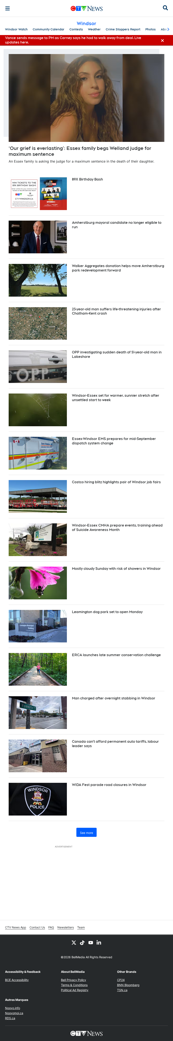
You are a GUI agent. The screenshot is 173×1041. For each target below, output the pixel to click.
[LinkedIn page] (99, 942)
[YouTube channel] (90, 942)
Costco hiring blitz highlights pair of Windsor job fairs (116, 482)
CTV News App (15, 927)
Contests (76, 29)
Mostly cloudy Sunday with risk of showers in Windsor (116, 569)
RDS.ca (10, 1018)
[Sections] (7, 8)
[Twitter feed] (73, 942)
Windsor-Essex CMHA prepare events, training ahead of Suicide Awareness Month (117, 527)
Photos (150, 29)
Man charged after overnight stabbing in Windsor (113, 698)
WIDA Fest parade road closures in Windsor (109, 785)
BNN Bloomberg (128, 985)
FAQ (51, 927)
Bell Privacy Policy (73, 980)
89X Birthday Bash (87, 179)
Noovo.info (12, 1008)
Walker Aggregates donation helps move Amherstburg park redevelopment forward (118, 268)
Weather (94, 29)
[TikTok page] (82, 942)
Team (81, 927)
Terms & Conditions (74, 985)
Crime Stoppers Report (123, 29)
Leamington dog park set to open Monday (107, 612)
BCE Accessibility (17, 980)
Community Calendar (48, 29)
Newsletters (65, 927)
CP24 (121, 980)
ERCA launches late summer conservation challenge (116, 655)
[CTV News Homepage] (87, 8)
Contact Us (37, 927)
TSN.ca (122, 990)
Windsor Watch (16, 29)
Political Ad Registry (74, 990)
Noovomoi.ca (14, 1013)
